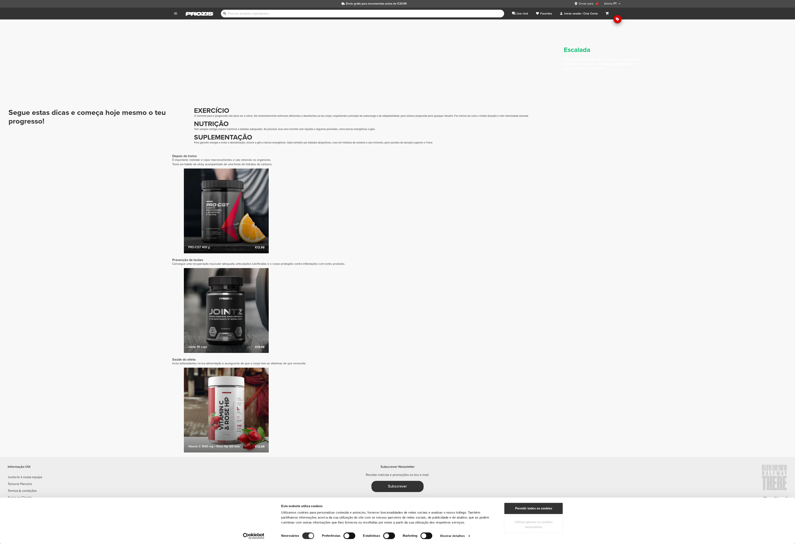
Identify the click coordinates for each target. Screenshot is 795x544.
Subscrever (397, 486)
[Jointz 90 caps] (226, 310)
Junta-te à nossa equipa (25, 477)
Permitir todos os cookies (533, 508)
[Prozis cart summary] (607, 13)
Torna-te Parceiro (20, 484)
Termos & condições (22, 491)
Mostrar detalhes (452, 536)
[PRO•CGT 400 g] (226, 210)
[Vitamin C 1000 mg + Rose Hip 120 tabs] (226, 410)
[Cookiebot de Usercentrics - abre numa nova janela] (254, 536)
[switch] (349, 535)
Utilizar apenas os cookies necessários (534, 524)
